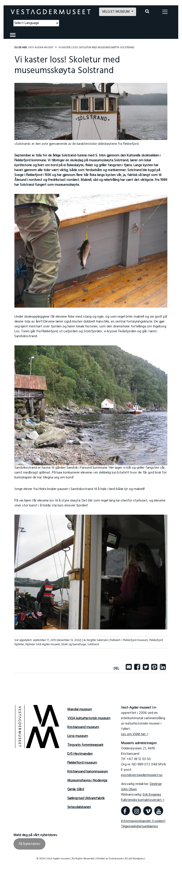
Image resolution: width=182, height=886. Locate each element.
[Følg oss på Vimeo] (147, 810)
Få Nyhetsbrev (29, 844)
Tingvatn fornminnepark (85, 745)
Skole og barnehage (73, 644)
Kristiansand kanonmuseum (87, 772)
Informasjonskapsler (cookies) (143, 821)
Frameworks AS (118, 858)
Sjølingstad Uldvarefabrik (86, 798)
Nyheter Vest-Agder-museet (42, 644)
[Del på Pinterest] (154, 668)
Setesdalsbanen (79, 807)
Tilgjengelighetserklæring (139, 826)
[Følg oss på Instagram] (136, 810)
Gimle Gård (75, 789)
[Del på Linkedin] (163, 668)
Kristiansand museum (83, 727)
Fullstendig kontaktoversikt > (142, 800)
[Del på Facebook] (137, 668)
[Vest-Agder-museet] (50, 12)
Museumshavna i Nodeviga (87, 780)
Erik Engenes (152, 795)
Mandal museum (79, 709)
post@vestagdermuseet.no (141, 775)
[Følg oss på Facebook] (125, 810)
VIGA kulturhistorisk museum (88, 718)
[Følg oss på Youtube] (158, 810)
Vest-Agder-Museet (40, 47)
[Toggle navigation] (165, 11)
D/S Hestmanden (80, 754)
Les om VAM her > (134, 734)
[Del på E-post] (129, 668)
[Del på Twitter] (146, 668)
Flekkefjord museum (135, 640)
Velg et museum (116, 12)
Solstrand (93, 644)
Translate (46, 29)
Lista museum (77, 736)
